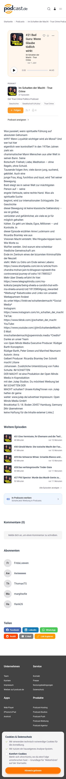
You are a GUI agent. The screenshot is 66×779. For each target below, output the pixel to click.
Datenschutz (38, 689)
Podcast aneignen (17, 119)
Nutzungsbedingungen (43, 685)
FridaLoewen (21, 563)
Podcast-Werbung (41, 721)
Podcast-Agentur (40, 725)
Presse (36, 680)
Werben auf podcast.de (14, 689)
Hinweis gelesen (33, 770)
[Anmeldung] (55, 9)
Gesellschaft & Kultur (31, 104)
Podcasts (20, 21)
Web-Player (9, 707)
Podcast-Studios (40, 712)
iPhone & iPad (10, 712)
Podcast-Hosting (40, 707)
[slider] (37, 70)
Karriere (7, 680)
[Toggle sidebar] (60, 9)
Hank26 (18, 604)
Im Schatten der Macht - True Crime (32, 57)
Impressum (9, 685)
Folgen (17, 110)
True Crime (49, 104)
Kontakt (36, 676)
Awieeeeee (20, 573)
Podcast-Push (39, 716)
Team (6, 676)
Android (7, 716)
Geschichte (14, 104)
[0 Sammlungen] (48, 35)
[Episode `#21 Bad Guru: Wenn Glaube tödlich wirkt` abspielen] (13, 70)
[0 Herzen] (44, 35)
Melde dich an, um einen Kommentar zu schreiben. (33, 535)
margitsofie (20, 593)
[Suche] (48, 8)
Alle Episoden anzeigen (49, 488)
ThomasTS (20, 583)
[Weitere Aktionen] (53, 35)
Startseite (8, 21)
